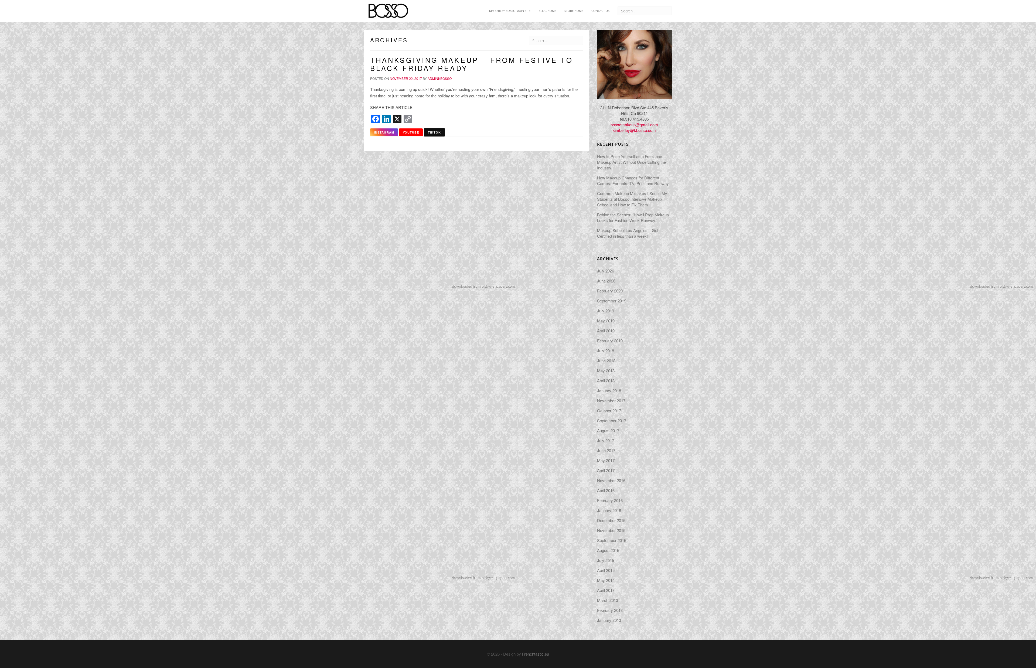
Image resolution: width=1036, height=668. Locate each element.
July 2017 (605, 440)
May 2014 (606, 580)
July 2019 (605, 310)
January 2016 (609, 510)
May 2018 (606, 370)
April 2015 (606, 570)
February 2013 (610, 610)
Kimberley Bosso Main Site (509, 11)
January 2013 (609, 620)
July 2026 (605, 271)
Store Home (573, 11)
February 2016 (610, 500)
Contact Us (600, 11)
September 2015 (611, 540)
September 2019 (611, 301)
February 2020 (610, 291)
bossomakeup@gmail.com (634, 124)
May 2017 (606, 460)
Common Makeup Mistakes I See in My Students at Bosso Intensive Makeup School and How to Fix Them (632, 198)
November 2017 (611, 400)
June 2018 (606, 360)
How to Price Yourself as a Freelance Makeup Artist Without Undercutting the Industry (631, 162)
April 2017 (606, 470)
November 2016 (611, 480)
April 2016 (606, 490)
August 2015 (608, 550)
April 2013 (606, 590)
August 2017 (608, 430)
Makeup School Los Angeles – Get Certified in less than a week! (627, 233)
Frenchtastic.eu (535, 654)
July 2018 (605, 350)
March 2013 (607, 600)
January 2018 (609, 390)
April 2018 (606, 380)
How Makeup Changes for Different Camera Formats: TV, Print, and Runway (633, 180)
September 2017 (611, 420)
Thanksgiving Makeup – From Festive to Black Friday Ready (471, 64)
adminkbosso (440, 78)
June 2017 (606, 450)
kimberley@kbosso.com (634, 130)
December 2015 (611, 520)
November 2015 (611, 530)
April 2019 (606, 330)
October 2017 (609, 410)
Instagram (384, 132)
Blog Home (547, 11)
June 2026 (606, 281)
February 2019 (610, 340)
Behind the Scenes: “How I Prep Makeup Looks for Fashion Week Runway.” (633, 217)
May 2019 (606, 320)
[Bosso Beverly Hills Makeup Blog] (388, 6)
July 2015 (605, 560)
